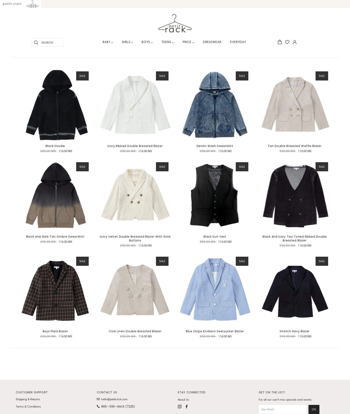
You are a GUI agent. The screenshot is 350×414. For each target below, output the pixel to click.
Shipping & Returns (28, 399)
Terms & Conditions (28, 406)
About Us (183, 399)
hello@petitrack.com (114, 399)
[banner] (175, 23)
